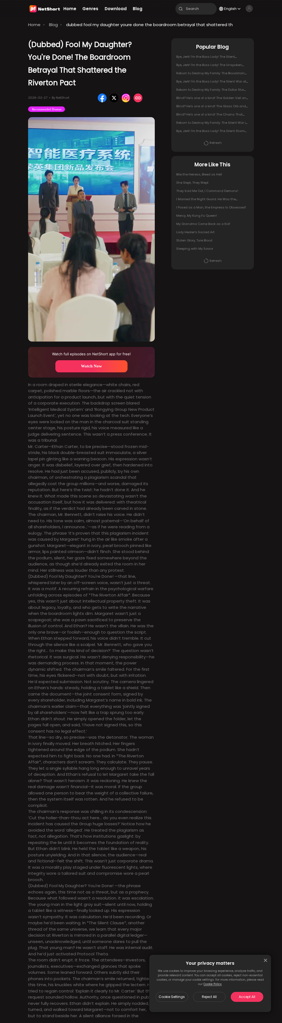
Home (34, 25)
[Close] (265, 960)
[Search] (180, 9)
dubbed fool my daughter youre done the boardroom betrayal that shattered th (149, 25)
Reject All (209, 996)
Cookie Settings (172, 996)
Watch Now (91, 366)
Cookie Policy (213, 984)
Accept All (247, 996)
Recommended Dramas (46, 109)
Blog (53, 25)
